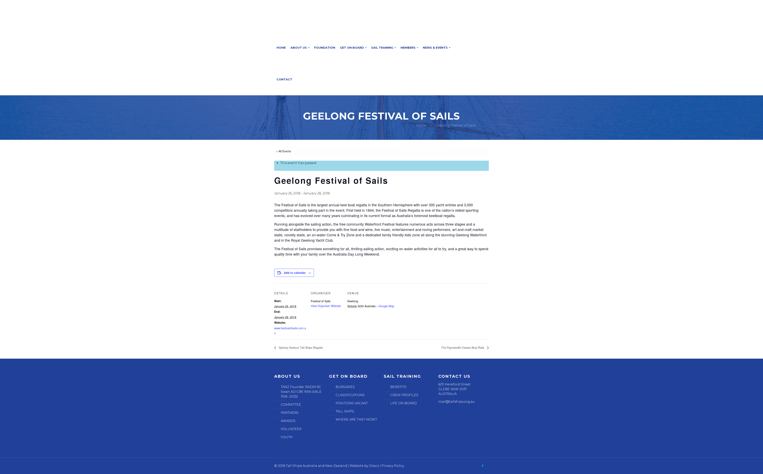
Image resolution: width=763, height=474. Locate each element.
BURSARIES (345, 387)
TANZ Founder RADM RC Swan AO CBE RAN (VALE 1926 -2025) (301, 391)
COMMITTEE (291, 404)
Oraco (374, 466)
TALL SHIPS (345, 411)
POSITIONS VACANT (352, 403)
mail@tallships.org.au (456, 402)
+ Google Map (385, 306)
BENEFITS (398, 387)
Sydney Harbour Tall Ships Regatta (300, 347)
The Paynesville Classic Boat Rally (463, 347)
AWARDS (288, 421)
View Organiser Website (326, 306)
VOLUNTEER (291, 429)
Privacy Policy (393, 466)
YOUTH (286, 437)
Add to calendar (295, 273)
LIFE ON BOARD (403, 403)
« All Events (283, 151)
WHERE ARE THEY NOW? (356, 419)
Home (421, 125)
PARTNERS (289, 413)
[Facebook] (483, 466)
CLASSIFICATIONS (350, 395)
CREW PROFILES (404, 395)
